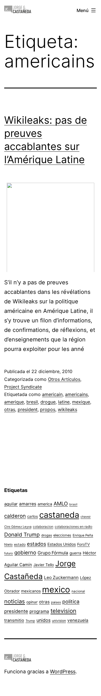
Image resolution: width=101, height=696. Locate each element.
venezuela (77, 620)
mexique (81, 402)
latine (64, 402)
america (45, 504)
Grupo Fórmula (53, 553)
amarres (27, 504)
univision (59, 620)
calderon (15, 516)
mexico (56, 589)
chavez (86, 517)
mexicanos (31, 591)
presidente (16, 611)
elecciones (62, 535)
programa (39, 611)
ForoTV (83, 544)
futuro (8, 553)
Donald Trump (22, 534)
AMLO (61, 503)
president (28, 409)
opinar (32, 602)
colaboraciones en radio (73, 526)
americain (52, 394)
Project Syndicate (23, 387)
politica (70, 601)
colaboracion (43, 526)
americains (76, 394)
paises (56, 602)
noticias (14, 601)
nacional (78, 591)
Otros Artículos (64, 379)
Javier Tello (43, 565)
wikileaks (67, 409)
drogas (46, 535)
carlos (32, 516)
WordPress (62, 671)
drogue (48, 402)
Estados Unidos (61, 544)
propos (47, 409)
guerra (75, 553)
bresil (32, 402)
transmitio (14, 620)
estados (36, 544)
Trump (30, 621)
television (63, 610)
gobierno (25, 552)
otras (9, 409)
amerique (14, 402)
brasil (73, 504)
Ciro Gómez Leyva (17, 527)
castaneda (59, 515)
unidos (43, 620)
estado (20, 544)
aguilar (11, 504)
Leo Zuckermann (61, 577)
